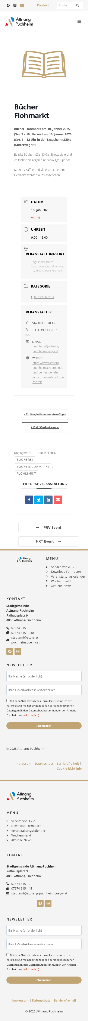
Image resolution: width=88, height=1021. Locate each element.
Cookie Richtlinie (69, 768)
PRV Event (52, 527)
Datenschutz (44, 763)
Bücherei (24, 459)
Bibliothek (46, 453)
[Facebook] (8, 5)
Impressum (23, 763)
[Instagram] (15, 5)
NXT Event (45, 541)
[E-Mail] (58, 500)
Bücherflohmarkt (33, 467)
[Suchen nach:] (70, 5)
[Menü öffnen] (79, 21)
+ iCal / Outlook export (45, 427)
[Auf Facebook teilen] (29, 500)
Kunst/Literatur (44, 297)
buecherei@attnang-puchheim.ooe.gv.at (46, 348)
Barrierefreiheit (68, 763)
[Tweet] (38, 500)
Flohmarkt (26, 473)
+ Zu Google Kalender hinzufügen (45, 414)
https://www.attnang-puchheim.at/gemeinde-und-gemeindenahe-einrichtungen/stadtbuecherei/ (48, 372)
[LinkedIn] (48, 500)
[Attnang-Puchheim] (19, 21)
